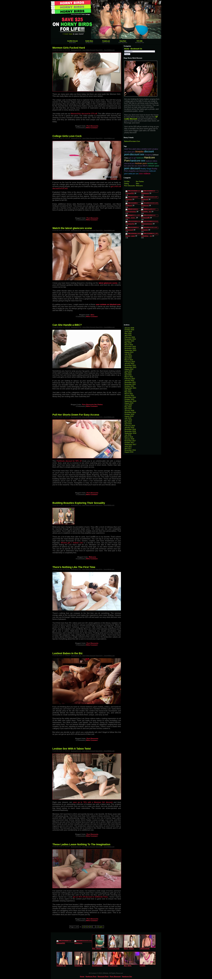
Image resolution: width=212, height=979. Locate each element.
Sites (92, 315)
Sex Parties (98, 404)
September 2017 (130, 444)
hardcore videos (151, 161)
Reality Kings (89, 41)
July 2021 (128, 390)
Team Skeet (123, 41)
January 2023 (129, 363)
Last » (101, 927)
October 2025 (129, 330)
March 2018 (129, 437)
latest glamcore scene (108, 283)
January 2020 (129, 410)
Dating (126, 183)
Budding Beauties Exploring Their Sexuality (78, 502)
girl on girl (132, 158)
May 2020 (128, 407)
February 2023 (130, 362)
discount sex (137, 154)
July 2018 (128, 435)
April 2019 (128, 424)
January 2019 (129, 427)
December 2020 (130, 397)
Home (126, 49)
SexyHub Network (72, 41)
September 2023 (130, 350)
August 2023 (129, 352)
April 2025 (128, 335)
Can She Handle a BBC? (67, 324)
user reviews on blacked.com (108, 304)
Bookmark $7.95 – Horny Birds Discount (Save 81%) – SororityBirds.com (93, 50)
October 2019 (129, 414)
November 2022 (130, 365)
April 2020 (128, 409)
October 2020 (129, 399)
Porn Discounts (92, 126)
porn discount (132, 168)
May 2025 (128, 333)
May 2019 (128, 422)
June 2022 (128, 371)
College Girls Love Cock (67, 136)
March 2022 (129, 377)
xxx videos (144, 173)
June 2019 (128, 420)
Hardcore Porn (91, 976)
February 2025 (130, 337)
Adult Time (128, 149)
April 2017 (128, 448)
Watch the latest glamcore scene (72, 228)
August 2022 (129, 369)
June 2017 (128, 446)
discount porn (103, 976)
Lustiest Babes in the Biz (67, 653)
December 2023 (130, 346)
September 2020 (130, 401)
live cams (127, 166)
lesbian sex (152, 163)
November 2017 (130, 441)
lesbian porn (141, 163)
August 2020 (129, 403)
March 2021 (129, 394)
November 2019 (130, 412)
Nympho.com (106, 41)
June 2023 (128, 356)
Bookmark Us (136, 49)
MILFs (145, 166)
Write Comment (92, 128)
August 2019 (129, 416)
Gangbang (148, 155)
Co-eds (126, 181)
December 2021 (130, 382)
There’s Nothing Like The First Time (73, 567)
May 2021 (128, 392)
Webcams (92, 557)
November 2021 (130, 384)
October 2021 (129, 386)
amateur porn (146, 149)
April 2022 (128, 375)
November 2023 (130, 348)
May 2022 (128, 373)
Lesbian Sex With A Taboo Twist (71, 748)
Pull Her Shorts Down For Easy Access (75, 414)
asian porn (131, 152)
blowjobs (139, 151)
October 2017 (129, 442)
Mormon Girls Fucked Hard (68, 47)
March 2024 (129, 345)
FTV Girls (139, 41)
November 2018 (130, 431)
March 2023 (129, 360)
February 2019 (130, 426)
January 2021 (129, 395)
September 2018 (130, 433)
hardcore (140, 158)
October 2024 (129, 341)
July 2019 (128, 418)
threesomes (144, 171)
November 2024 (130, 339)
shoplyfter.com (133, 171)
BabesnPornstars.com (132, 141)
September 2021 (130, 388)
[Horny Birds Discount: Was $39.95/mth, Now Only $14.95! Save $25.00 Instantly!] (106, 38)
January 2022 (129, 380)
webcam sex (133, 174)
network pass (153, 166)
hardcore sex (137, 160)
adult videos (136, 149)
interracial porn (129, 163)
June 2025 (128, 331)
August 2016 (129, 452)
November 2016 (130, 450)
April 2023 (128, 358)
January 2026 (129, 328)
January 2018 (129, 439)
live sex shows (137, 166)
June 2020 (128, 405)
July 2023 (128, 354)
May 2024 (128, 343)
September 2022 (130, 367)
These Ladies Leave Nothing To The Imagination (81, 844)
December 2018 (130, 429)
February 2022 (130, 378)
